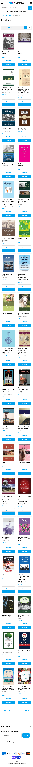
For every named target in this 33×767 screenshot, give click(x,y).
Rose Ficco (4, 693)
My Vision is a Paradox (22, 164)
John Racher (21, 504)
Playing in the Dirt (7, 313)
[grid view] (26, 27)
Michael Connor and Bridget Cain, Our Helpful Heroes (7, 89)
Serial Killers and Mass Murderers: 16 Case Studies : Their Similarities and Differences (24, 500)
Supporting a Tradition (8, 650)
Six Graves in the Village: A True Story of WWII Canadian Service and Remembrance (23, 578)
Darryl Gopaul (21, 430)
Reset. (4, 462)
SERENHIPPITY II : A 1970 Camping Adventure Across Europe (7, 499)
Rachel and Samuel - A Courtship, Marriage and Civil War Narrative (24, 351)
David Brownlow (6, 131)
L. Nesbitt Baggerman (7, 394)
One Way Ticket (22, 238)
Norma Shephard (22, 691)
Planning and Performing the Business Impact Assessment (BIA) (23, 276)
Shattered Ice (5, 574)
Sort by (10, 27)
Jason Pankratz (21, 582)
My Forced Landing (7, 164)
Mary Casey (4, 277)
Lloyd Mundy (5, 55)
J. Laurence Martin (22, 355)
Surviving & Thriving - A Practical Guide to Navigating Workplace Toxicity (8, 689)
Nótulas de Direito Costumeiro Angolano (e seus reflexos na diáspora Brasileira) (8, 202)
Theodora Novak (22, 240)
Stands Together (6, 615)
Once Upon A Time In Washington (8, 239)
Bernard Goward (22, 129)
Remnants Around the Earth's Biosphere (24, 427)
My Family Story (22, 128)
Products (8, 15)
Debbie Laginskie (22, 55)
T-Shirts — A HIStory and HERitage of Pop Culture (24, 688)
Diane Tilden (5, 314)
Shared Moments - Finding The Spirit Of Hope (24, 538)
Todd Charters (21, 392)
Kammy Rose (21, 464)
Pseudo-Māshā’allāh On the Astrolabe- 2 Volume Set (7, 350)
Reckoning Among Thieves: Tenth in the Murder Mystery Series (8, 390)
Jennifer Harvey (5, 241)
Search (16, 761)
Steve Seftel (4, 576)
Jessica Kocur (5, 464)
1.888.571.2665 (22, 11)
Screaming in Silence (24, 462)
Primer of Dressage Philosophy (23, 314)
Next (26, 710)
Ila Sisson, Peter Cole (6, 616)
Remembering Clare (7, 426)
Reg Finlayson (5, 503)
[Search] (30, 8)
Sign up (26, 735)
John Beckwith (21, 95)
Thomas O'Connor (6, 92)
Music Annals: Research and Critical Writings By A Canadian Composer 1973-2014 (24, 91)
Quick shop (8, 60)
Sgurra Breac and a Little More (7, 537)
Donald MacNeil (5, 540)
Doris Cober (21, 618)
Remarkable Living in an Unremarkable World (24, 389)
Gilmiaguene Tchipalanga (7, 206)
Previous (7, 710)
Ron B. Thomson (6, 353)
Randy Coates (21, 204)
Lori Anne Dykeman (22, 316)
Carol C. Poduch (22, 542)
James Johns (21, 654)
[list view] (29, 27)
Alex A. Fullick (21, 280)
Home (2, 15)
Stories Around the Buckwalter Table (23, 616)
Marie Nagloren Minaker (7, 652)
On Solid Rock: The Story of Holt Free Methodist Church (23, 201)
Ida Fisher (20, 167)
